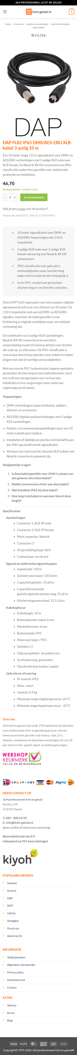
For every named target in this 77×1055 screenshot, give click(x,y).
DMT (10, 905)
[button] (5, 11)
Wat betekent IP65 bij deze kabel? (35, 490)
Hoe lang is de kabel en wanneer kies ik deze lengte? (41, 498)
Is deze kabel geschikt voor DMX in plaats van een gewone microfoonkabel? (42, 476)
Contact (12, 987)
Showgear (13, 920)
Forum (11, 1012)
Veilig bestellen (16, 957)
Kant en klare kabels (60, 24)
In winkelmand (34, 197)
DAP (10, 898)
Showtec (12, 883)
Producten (19, 24)
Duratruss (13, 928)
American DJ (14, 935)
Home (8, 24)
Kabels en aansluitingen (37, 24)
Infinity (11, 913)
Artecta (11, 890)
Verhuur (12, 1005)
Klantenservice (16, 979)
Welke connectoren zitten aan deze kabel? (40, 484)
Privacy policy (15, 972)
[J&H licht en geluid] (38, 11)
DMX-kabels (38, 27)
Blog (10, 1020)
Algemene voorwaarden (21, 964)
